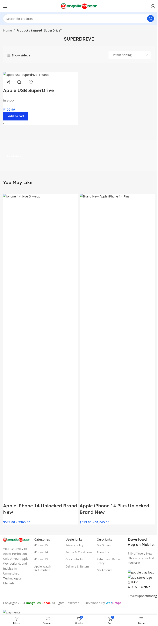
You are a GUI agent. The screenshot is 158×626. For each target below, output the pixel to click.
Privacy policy (74, 545)
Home (7, 30)
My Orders (104, 545)
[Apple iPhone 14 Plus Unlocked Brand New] (117, 348)
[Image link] (16, 539)
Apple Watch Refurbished (42, 568)
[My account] (153, 6)
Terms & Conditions (78, 552)
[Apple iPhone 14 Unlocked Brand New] (40, 348)
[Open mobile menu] (5, 6)
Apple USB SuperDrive (28, 90)
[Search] (150, 18)
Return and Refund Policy (109, 561)
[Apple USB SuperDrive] (26, 74)
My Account (105, 570)
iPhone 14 (41, 552)
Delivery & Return (77, 566)
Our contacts (74, 559)
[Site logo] (79, 6)
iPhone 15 (41, 545)
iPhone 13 (41, 559)
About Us (103, 552)
